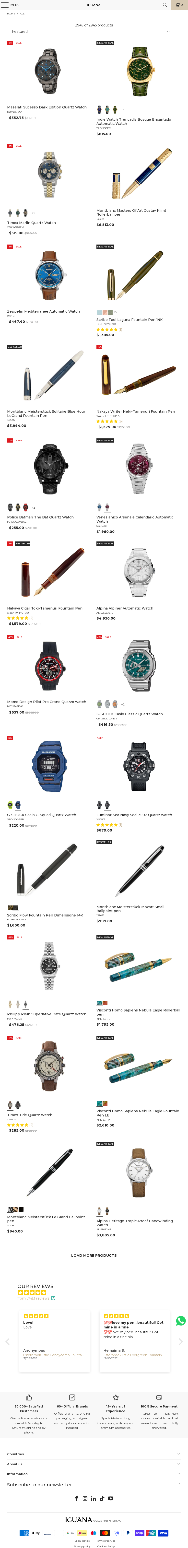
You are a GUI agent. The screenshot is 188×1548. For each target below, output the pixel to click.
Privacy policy (82, 1546)
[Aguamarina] (107, 110)
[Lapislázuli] (100, 110)
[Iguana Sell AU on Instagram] (85, 1499)
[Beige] (10, 1105)
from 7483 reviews (33, 1298)
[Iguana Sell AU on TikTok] (102, 1499)
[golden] (10, 1004)
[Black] (10, 805)
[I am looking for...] (165, 5)
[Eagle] (100, 1002)
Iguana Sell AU (112, 1520)
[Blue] (10, 213)
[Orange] (115, 704)
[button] (107, 329)
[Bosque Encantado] (115, 110)
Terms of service (105, 1540)
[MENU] (2, 5)
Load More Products (94, 1255)
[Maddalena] (105, 312)
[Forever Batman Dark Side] (10, 507)
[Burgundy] (107, 507)
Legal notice (82, 1540)
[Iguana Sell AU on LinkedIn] (93, 1499)
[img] (96, 1292)
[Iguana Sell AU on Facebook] (77, 1499)
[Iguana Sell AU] (94, 5)
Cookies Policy (106, 1546)
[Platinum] (10, 1209)
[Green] (18, 213)
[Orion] (105, 1002)
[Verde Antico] (110, 312)
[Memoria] (10, 907)
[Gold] (21, 1209)
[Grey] (18, 1004)
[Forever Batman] (18, 507)
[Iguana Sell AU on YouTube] (111, 1499)
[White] (100, 1211)
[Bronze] (26, 213)
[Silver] (107, 704)
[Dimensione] (16, 907)
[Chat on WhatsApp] (181, 1323)
